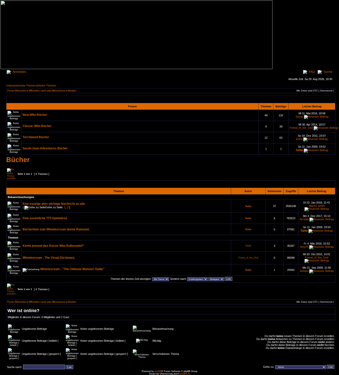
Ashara (304, 270)
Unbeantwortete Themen (21, 85)
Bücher (72, 90)
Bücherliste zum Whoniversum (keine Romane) (56, 229)
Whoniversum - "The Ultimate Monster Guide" (72, 269)
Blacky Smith (317, 205)
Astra (299, 138)
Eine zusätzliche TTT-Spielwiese (45, 218)
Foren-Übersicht (16, 90)
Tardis (248, 246)
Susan (299, 116)
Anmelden (19, 72)
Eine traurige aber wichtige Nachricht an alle (54, 204)
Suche (327, 72)
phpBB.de (185, 374)
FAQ (311, 72)
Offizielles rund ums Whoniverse (47, 90)
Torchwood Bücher (36, 137)
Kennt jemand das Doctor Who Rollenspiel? (53, 246)
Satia (299, 150)
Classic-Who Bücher (37, 126)
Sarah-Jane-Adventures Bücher (45, 148)
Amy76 (304, 246)
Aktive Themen (47, 85)
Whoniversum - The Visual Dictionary (49, 257)
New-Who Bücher (35, 115)
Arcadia (304, 219)
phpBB (158, 371)
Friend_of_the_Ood (301, 127)
